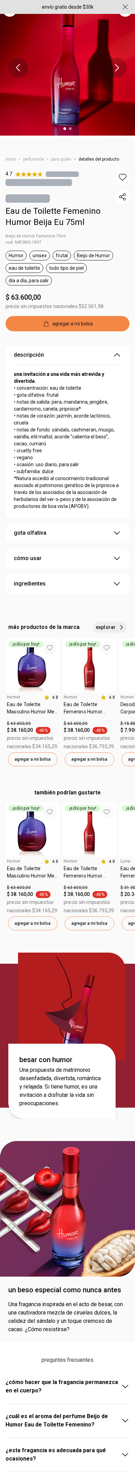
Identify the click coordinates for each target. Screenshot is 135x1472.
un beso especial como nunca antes (64, 1283)
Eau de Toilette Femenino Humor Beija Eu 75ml (53, 210)
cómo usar (28, 552)
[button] (122, 171)
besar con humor (45, 1053)
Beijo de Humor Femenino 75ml (36, 229)
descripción (29, 348)
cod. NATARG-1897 (24, 236)
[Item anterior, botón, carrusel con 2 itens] (18, 68)
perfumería (33, 153)
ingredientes (30, 577)
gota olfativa (30, 526)
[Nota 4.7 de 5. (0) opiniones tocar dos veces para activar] (62, 167)
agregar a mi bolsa (33, 753)
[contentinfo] (51, 691)
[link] (32, 704)
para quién (61, 153)
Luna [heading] (125, 854)
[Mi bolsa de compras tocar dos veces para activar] (125, 24)
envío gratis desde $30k (67, 7)
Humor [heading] (13, 690)
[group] (33, 696)
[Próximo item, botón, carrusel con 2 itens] (117, 68)
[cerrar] (125, 7)
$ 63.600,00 (23, 291)
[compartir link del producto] (122, 190)
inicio (11, 153)
